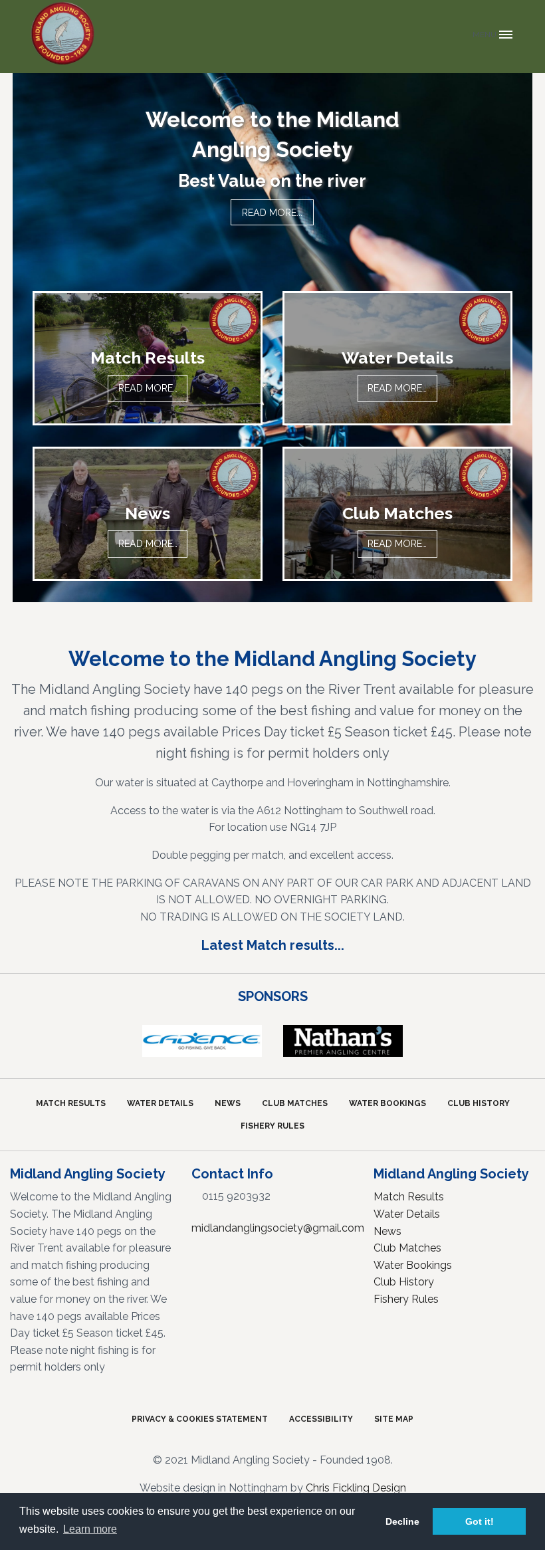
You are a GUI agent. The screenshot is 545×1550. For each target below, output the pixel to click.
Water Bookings (387, 1103)
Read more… (147, 387)
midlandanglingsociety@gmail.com (277, 1228)
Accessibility (321, 1419)
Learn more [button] (90, 1529)
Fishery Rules (272, 1126)
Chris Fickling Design (356, 1488)
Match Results (71, 1103)
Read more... (272, 212)
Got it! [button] (479, 1521)
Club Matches (295, 1103)
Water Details (160, 1103)
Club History (478, 1103)
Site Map (393, 1419)
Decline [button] (402, 1521)
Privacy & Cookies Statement (200, 1419)
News (228, 1103)
